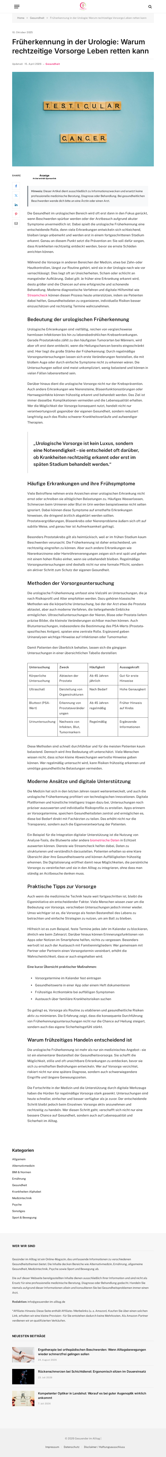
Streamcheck (37, 295)
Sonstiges (18, 1211)
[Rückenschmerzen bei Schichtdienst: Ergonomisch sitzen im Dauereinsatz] (23, 1376)
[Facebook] (16, 186)
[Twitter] (16, 195)
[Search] (150, 6)
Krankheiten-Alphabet (26, 1191)
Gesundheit (53, 64)
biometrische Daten (105, 840)
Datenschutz (71, 1446)
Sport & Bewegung (24, 1217)
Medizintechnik (22, 1198)
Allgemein (19, 1159)
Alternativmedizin (23, 1165)
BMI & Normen (21, 1172)
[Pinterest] (16, 214)
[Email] (16, 223)
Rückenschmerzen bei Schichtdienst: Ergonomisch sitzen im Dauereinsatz (92, 1371)
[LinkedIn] (16, 205)
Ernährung (19, 1178)
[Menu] (16, 6)
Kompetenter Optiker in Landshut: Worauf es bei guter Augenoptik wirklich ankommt (92, 1395)
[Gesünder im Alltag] (83, 6)
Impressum (52, 1446)
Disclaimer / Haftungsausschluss (104, 1446)
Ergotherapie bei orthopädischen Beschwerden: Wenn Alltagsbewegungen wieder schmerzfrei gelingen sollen (92, 1352)
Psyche (17, 1204)
